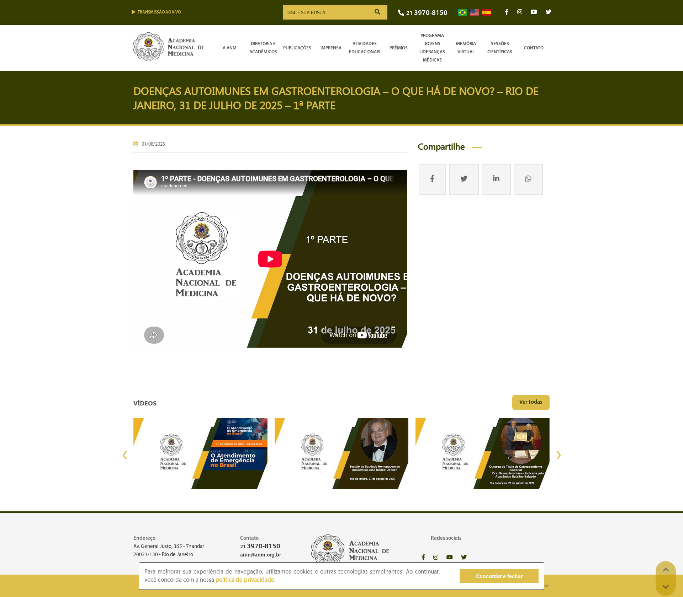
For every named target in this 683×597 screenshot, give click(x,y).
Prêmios (399, 48)
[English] (474, 13)
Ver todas (530, 402)
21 (427, 13)
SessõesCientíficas (499, 48)
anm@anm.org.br (260, 555)
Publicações (297, 48)
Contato (534, 48)
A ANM (230, 48)
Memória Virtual (466, 48)
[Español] (486, 13)
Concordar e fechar (499, 576)
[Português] (462, 13)
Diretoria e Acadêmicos (263, 48)
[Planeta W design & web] (545, 586)
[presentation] (124, 455)
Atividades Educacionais (364, 48)
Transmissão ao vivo (159, 12)
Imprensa (331, 48)
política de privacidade (245, 580)
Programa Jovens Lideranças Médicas (432, 48)
